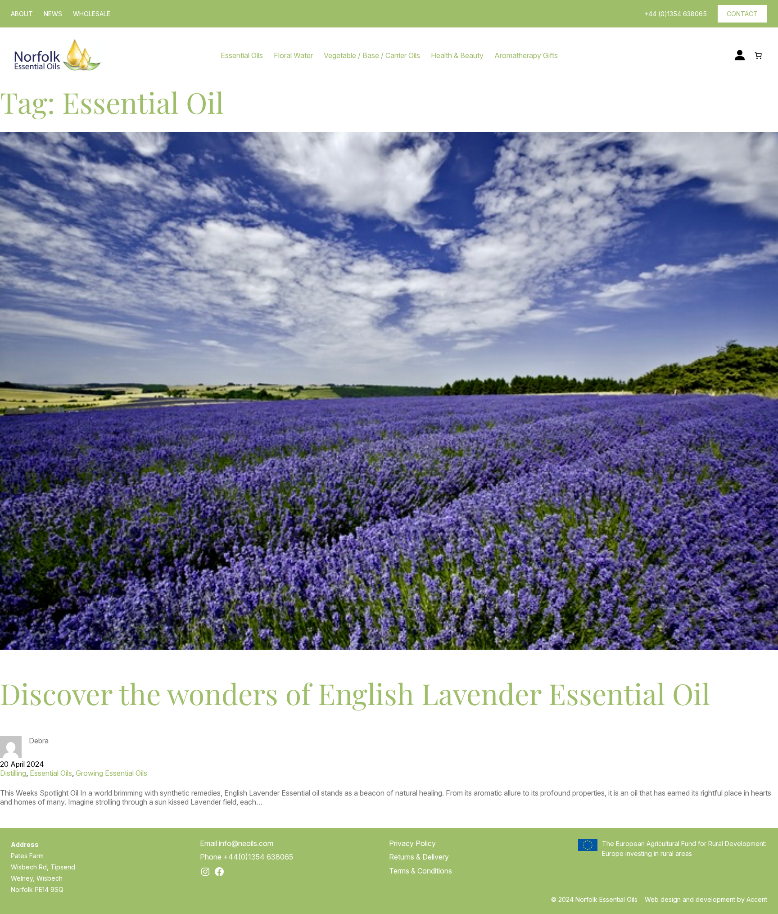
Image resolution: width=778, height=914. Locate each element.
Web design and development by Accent (706, 899)
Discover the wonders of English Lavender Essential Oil (355, 693)
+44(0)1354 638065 (258, 856)
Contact (742, 14)
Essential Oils (51, 773)
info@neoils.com (246, 843)
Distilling (13, 773)
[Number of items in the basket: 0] (758, 55)
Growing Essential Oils (111, 773)
